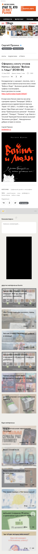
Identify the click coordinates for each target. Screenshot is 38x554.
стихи (18, 193)
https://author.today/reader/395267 (14, 93)
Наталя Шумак (6, 195)
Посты (4, 56)
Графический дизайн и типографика (21, 189)
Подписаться (7, 49)
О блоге (22, 56)
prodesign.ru (6, 129)
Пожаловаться (18, 49)
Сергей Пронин (10, 45)
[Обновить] (16, 218)
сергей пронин (11, 193)
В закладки (23, 203)
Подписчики (12, 56)
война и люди (16, 195)
